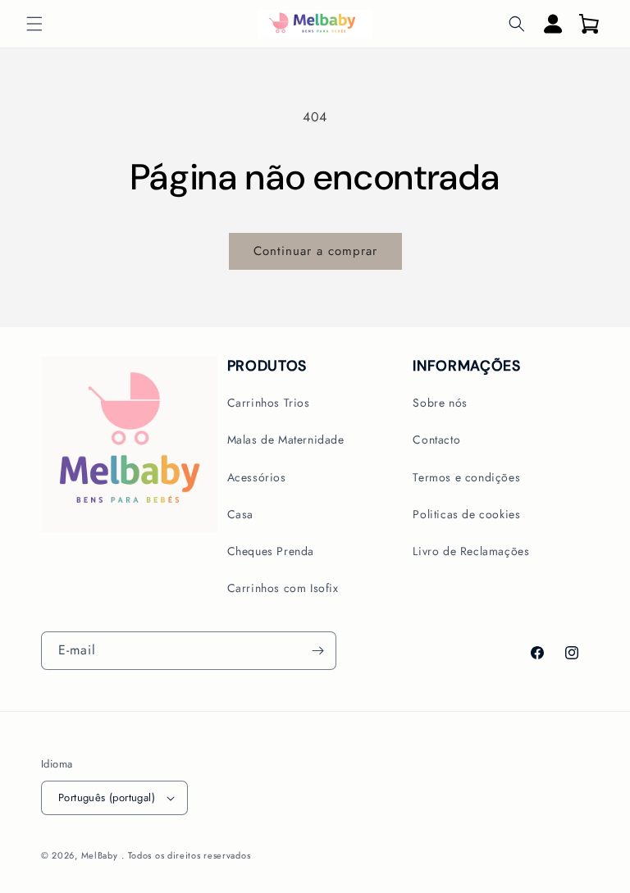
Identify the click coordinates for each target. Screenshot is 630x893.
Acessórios (256, 477)
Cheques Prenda (270, 551)
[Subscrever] (317, 650)
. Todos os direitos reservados (185, 855)
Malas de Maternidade (286, 439)
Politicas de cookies (466, 514)
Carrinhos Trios (268, 402)
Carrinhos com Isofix (283, 588)
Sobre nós (440, 402)
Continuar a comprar (315, 251)
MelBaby (99, 855)
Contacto (436, 439)
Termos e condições (466, 477)
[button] (34, 24)
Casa (240, 514)
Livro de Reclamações (471, 551)
